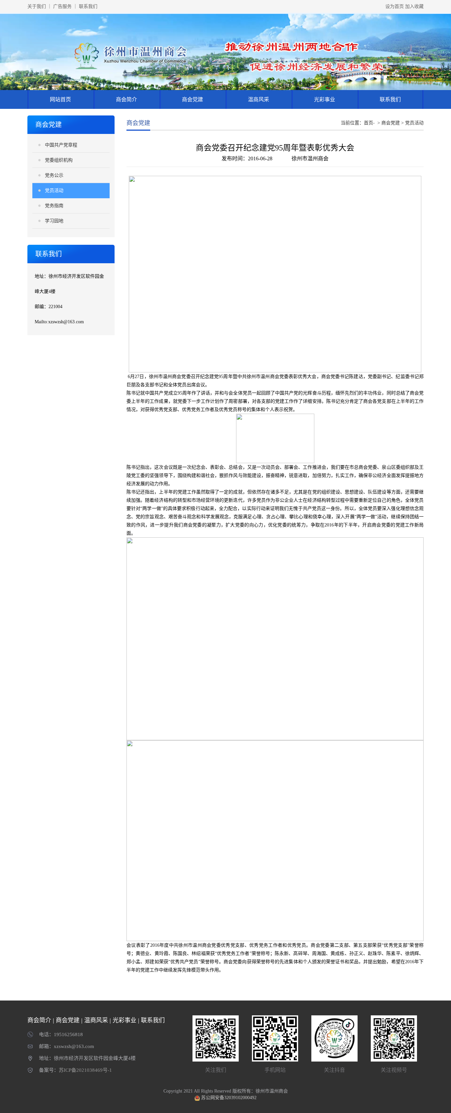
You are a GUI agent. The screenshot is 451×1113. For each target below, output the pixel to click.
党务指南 (54, 205)
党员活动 (54, 190)
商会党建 (192, 99)
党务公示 (54, 175)
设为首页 (394, 6)
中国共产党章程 (61, 145)
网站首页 (60, 99)
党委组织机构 (59, 160)
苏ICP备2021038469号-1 (85, 1070)
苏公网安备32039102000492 (229, 1097)
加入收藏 (414, 6)
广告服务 (62, 6)
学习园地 (54, 220)
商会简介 (126, 99)
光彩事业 (324, 99)
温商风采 (258, 99)
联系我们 (88, 6)
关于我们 (36, 6)
